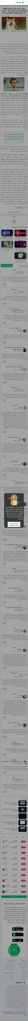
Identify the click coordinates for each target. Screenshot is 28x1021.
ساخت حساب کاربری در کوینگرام (14, 524)
